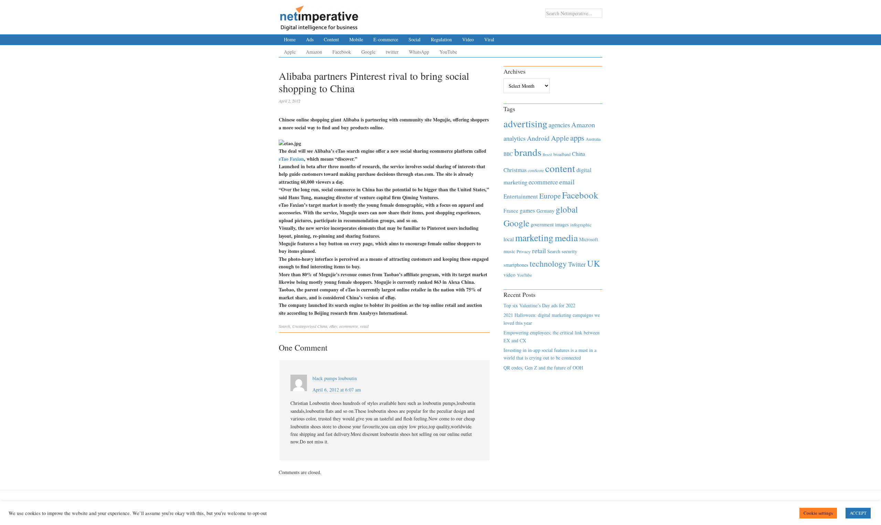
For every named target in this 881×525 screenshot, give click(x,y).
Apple (290, 52)
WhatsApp (419, 52)
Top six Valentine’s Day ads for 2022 (539, 305)
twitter (392, 52)
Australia (593, 139)
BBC (508, 154)
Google (368, 52)
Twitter (577, 264)
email (567, 181)
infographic (581, 225)
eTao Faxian (291, 158)
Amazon (314, 52)
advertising (525, 123)
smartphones (515, 264)
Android (538, 138)
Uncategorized (304, 326)
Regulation (441, 39)
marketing (534, 237)
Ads (310, 39)
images (562, 224)
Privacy (524, 251)
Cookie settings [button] (818, 513)
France (510, 210)
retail (364, 326)
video (509, 274)
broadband (562, 154)
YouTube (448, 52)
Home (290, 39)
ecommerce (348, 326)
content (560, 168)
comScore (536, 170)
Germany (545, 210)
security (569, 251)
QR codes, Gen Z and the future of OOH (543, 367)
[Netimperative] (319, 15)
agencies (559, 124)
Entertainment (520, 196)
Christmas (515, 170)
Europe (550, 196)
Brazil (547, 154)
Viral (489, 39)
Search (284, 326)
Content (331, 39)
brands (527, 152)
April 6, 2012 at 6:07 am (336, 389)
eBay (333, 326)
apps (577, 137)
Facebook (341, 52)
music (509, 251)
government (542, 224)
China (322, 326)
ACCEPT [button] (858, 513)
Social (414, 39)
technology (548, 263)
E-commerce (385, 39)
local (508, 239)
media (566, 237)
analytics (514, 138)
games (527, 210)
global (567, 209)
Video (468, 39)
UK (593, 263)
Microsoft (588, 239)
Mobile (356, 39)
